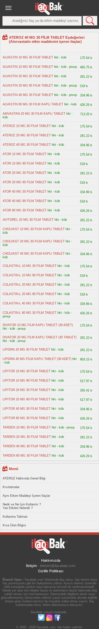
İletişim (31, 566)
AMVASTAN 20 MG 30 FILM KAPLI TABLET (34, 113)
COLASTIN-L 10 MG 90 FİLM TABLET (29, 275)
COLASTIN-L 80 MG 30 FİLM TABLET (29, 312)
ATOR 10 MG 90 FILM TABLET (25, 163)
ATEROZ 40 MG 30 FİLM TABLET (27, 144)
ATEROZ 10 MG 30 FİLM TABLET (27, 126)
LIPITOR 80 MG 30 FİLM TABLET (26, 418)
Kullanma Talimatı (15, 516)
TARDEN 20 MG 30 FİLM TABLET (27, 437)
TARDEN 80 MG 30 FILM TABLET (27, 455)
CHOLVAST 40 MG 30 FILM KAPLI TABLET (34, 253)
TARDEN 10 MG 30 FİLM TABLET (27, 427)
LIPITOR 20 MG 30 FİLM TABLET (26, 390)
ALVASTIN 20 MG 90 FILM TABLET (28, 85)
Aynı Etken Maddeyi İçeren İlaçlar (26, 495)
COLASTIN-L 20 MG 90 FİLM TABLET (29, 294)
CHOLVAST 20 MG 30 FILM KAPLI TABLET (34, 241)
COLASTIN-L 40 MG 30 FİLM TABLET (29, 303)
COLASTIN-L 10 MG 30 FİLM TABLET (29, 266)
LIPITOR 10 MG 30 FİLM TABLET (26, 371)
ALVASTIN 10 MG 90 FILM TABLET (28, 67)
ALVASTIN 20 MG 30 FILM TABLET (28, 76)
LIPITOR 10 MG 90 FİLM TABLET (26, 380)
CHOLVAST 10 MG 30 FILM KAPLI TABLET (34, 229)
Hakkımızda (50, 560)
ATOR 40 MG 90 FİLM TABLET (25, 201)
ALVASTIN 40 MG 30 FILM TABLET (28, 95)
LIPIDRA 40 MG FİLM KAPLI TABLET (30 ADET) (37, 359)
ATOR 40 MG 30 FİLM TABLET (25, 191)
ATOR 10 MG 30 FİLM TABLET (25, 154)
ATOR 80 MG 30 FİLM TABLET (25, 210)
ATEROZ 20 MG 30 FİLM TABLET (27, 135)
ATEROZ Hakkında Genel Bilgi (24, 478)
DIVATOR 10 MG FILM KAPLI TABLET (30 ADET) (38, 325)
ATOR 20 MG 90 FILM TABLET (25, 182)
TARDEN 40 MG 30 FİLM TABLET (27, 446)
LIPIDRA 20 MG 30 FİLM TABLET (26, 349)
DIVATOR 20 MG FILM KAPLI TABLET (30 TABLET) (39, 337)
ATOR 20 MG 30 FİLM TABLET (25, 173)
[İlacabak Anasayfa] (49, 8)
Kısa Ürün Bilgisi (14, 525)
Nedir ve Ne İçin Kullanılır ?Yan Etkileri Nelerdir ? (22, 506)
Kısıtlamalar (11, 487)
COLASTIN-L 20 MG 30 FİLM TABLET (29, 284)
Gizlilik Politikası (50, 571)
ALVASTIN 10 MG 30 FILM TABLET (28, 57)
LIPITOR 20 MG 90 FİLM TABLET (26, 399)
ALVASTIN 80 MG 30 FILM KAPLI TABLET (33, 104)
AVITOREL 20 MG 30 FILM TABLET (28, 219)
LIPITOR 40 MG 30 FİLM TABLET (26, 408)
